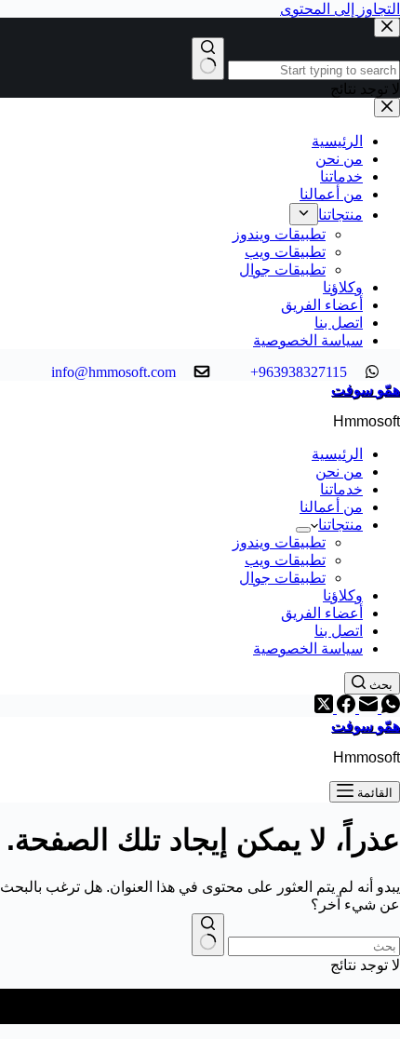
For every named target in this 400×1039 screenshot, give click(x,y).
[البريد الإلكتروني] (366, 708)
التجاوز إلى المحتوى (340, 9)
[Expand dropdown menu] (303, 530)
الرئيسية (337, 454)
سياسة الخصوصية (308, 648)
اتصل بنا (338, 631)
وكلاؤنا (343, 595)
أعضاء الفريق (322, 613)
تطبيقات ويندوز (279, 542)
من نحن (339, 471)
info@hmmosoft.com (115, 372)
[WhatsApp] (389, 708)
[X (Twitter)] (323, 708)
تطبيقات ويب (285, 560)
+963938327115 (300, 372)
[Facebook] (344, 708)
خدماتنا (341, 489)
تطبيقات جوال (282, 578)
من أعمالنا (331, 507)
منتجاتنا (340, 525)
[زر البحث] (208, 934)
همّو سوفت (365, 390)
